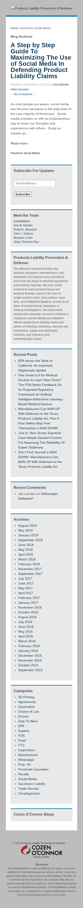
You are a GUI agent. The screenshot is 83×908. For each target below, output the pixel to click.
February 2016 (29, 646)
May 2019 (25, 530)
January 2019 (28, 535)
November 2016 (30, 607)
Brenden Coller (23, 237)
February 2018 (29, 564)
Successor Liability (31, 784)
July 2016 (25, 622)
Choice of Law (28, 711)
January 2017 (28, 602)
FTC (21, 745)
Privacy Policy (42, 856)
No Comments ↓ (24, 94)
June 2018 (26, 545)
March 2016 (27, 641)
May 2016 (25, 631)
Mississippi (26, 759)
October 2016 (28, 612)
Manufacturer (28, 755)
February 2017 (29, 598)
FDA (21, 735)
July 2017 (25, 578)
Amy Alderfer (61, 84)
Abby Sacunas (20, 89)
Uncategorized (28, 793)
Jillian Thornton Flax (26, 242)
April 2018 (25, 554)
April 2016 (25, 636)
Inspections (26, 750)
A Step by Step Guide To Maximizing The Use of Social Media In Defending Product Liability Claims (41, 61)
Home (14, 28)
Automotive (26, 707)
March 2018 (27, 559)
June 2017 (26, 583)
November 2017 (30, 569)
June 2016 (26, 626)
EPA (21, 726)
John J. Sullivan (23, 233)
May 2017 (25, 588)
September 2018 (30, 540)
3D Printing (26, 697)
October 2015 (28, 665)
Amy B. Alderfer (23, 225)
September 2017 (30, 574)
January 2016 (28, 651)
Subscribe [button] (22, 194)
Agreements (27, 702)
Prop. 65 (24, 764)
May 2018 (25, 549)
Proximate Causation (33, 769)
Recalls (23, 774)
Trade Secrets (28, 788)
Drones (23, 716)
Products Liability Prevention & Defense (43, 843)
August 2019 (27, 525)
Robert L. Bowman (25, 229)
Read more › (20, 143)
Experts (23, 731)
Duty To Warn (28, 721)
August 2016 (27, 617)
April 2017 (25, 593)
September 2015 (30, 670)
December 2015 (30, 655)
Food (22, 740)
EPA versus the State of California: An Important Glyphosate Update (35, 365)
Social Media (32, 153)
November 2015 (30, 660)
